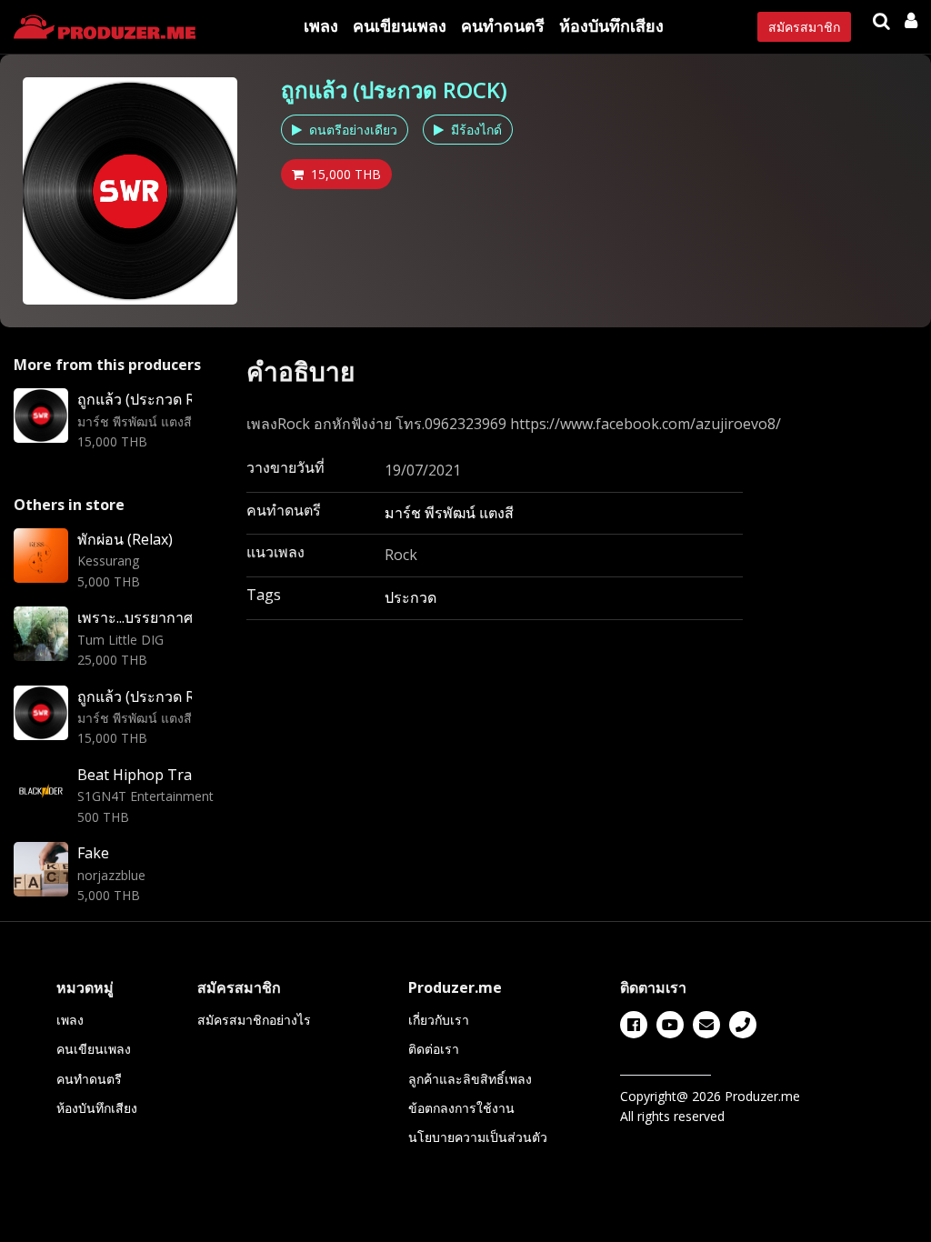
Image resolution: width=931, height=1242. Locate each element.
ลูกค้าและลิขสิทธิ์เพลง (470, 1078)
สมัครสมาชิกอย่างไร (254, 1019)
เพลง (321, 25)
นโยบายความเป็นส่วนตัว (477, 1137)
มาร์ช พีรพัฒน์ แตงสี (449, 513)
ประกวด (410, 597)
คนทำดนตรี (503, 25)
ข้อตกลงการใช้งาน (461, 1108)
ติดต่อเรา (433, 1048)
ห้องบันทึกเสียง (611, 25)
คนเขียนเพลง (399, 25)
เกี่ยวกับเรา (438, 1019)
